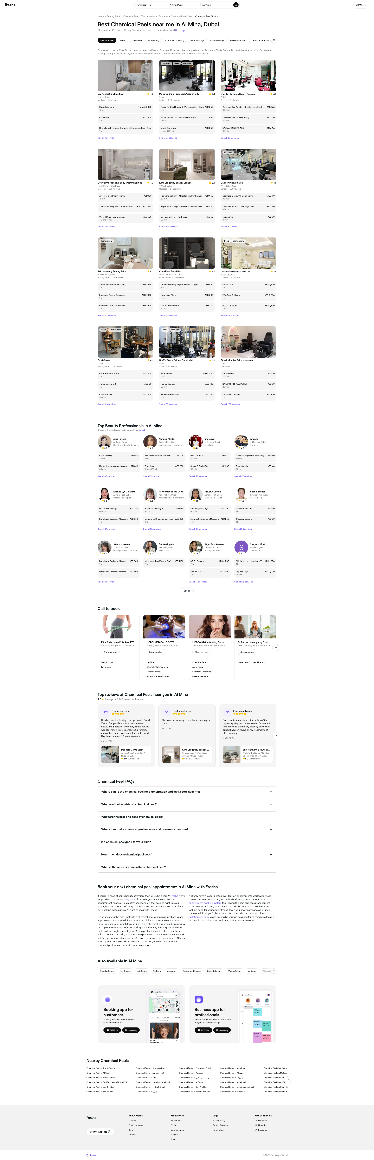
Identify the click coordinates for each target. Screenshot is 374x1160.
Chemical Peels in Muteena (276, 1073)
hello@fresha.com (199, 917)
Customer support (137, 1125)
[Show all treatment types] (273, 40)
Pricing (174, 1125)
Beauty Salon (114, 16)
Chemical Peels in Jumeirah (232, 1068)
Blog (131, 1130)
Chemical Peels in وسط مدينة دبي (194, 1077)
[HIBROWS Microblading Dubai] (210, 647)
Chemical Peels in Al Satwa (191, 1082)
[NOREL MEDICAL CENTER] (164, 647)
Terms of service (220, 1125)
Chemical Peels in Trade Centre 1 (101, 1068)
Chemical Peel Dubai (181, 16)
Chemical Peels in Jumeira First (150, 1073)
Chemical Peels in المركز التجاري (150, 1087)
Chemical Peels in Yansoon (191, 1073)
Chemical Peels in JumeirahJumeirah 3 (237, 1087)
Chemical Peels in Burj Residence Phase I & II (106, 1082)
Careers (132, 1120)
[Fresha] (10, 4)
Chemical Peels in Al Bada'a (232, 1091)
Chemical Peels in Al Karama (276, 1082)
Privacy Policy (219, 1120)
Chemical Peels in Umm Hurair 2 (278, 1087)
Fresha (174, 896)
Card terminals (177, 1130)
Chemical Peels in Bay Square (99, 1091)
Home (101, 16)
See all (187, 590)
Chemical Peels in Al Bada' (275, 1068)
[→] (275, 647)
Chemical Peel (130, 16)
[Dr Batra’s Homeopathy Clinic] (255, 647)
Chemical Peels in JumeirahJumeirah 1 (153, 1082)
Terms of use (219, 1130)
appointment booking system (205, 903)
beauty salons (129, 899)
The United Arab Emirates (154, 16)
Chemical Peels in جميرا (146, 1091)
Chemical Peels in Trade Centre (100, 1077)
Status (173, 1139)
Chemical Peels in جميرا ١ (231, 1077)
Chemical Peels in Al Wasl (98, 1073)
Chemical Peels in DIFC (146, 1077)
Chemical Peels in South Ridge (100, 1087)
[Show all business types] (273, 971)
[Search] (236, 4)
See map (180, 30)
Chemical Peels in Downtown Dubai (195, 1068)
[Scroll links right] (287, 1079)
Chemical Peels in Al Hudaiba (277, 1077)
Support (174, 1134)
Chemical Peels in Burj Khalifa (192, 1087)
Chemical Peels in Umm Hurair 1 (278, 1091)
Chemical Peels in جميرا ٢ (231, 1073)
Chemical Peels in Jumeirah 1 (233, 1082)
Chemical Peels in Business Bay (150, 1068)
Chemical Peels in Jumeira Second (194, 1091)
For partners (176, 1120)
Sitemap (132, 1134)
